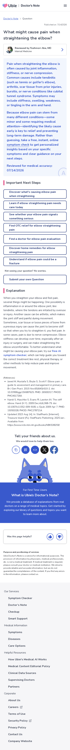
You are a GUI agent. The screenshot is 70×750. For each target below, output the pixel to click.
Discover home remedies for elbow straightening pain (32, 250)
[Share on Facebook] (54, 450)
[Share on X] (44, 450)
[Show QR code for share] (25, 450)
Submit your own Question (26, 279)
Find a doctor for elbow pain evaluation (34, 239)
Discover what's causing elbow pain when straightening (32, 194)
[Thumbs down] (59, 536)
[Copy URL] (16, 450)
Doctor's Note (10, 18)
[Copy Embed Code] (35, 450)
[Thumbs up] (50, 536)
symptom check (18, 145)
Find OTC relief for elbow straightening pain (34, 228)
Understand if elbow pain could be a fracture (32, 261)
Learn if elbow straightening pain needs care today (35, 205)
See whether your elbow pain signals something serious (33, 216)
